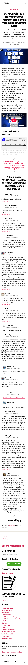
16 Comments (15, 44)
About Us (4, 535)
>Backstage (7, 614)
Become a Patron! (6, 600)
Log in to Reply (5, 201)
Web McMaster (10, 42)
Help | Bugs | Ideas (7, 539)
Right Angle (14, 9)
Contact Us (5, 537)
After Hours (5, 636)
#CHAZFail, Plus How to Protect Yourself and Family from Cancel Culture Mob (13, 152)
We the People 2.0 (7, 634)
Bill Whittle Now (6, 610)
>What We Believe (9, 629)
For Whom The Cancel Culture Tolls (14, 398)
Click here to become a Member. (11, 652)
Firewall (4, 623)
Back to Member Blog (12, 545)
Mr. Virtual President (8, 632)
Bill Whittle (5, 3)
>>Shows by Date (7, 608)
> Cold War (6, 625)
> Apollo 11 (6, 627)
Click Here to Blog (7, 573)
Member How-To (6, 638)
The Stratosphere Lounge (9, 617)
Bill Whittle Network (8, 150)
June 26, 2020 (21, 42)
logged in (12, 525)
